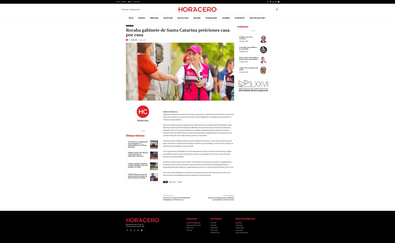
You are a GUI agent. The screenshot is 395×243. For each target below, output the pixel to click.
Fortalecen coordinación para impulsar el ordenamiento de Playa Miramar (138, 144)
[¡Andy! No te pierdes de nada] (263, 70)
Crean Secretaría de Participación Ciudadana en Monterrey (176, 199)
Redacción (134, 40)
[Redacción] (127, 40)
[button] (276, 9)
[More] (232, 105)
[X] (276, 2)
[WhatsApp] (218, 105)
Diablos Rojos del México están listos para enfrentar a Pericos (138, 154)
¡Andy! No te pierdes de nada (248, 69)
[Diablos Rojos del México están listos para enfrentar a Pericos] (154, 155)
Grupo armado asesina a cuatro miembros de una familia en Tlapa (138, 165)
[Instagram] (270, 2)
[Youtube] (278, 2)
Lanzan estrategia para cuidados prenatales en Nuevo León (221, 199)
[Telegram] (222, 105)
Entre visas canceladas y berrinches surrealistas (249, 58)
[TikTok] (273, 2)
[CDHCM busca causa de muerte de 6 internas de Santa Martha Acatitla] (154, 177)
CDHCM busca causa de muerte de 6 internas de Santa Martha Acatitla (137, 176)
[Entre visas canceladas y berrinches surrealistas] (263, 60)
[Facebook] (268, 2)
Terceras (179, 182)
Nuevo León (129, 25)
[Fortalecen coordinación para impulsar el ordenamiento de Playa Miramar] (154, 144)
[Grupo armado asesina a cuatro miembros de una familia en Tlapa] (154, 166)
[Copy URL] (227, 105)
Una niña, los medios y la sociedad (248, 48)
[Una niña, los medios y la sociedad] (263, 49)
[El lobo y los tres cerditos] (263, 39)
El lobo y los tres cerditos (246, 38)
